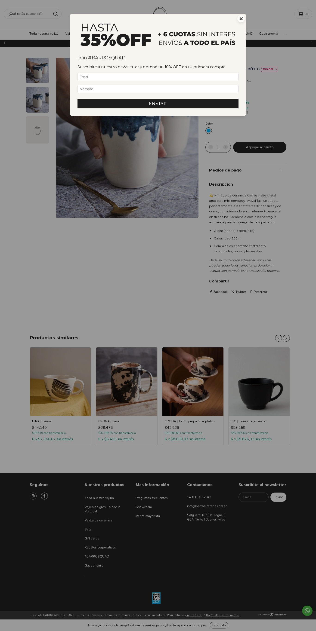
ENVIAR (158, 103)
